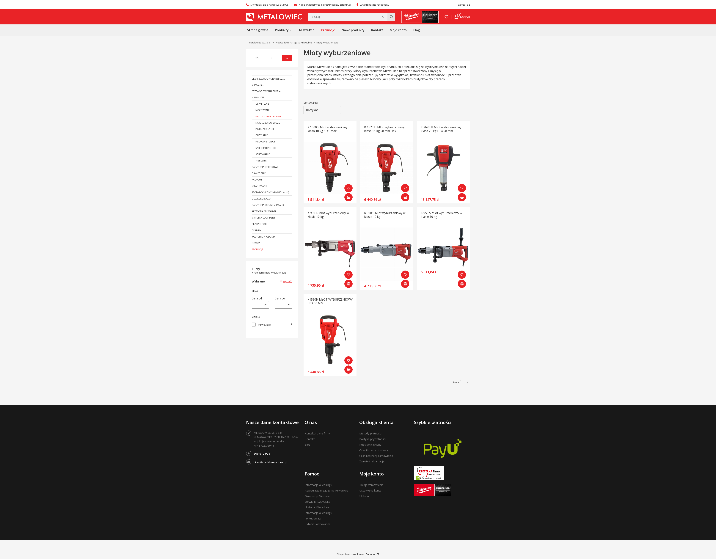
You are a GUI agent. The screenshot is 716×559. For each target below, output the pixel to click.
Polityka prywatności (372, 439)
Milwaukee (264, 324)
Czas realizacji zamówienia (376, 456)
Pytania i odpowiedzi (318, 524)
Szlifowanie (262, 154)
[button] (391, 17)
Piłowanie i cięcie (265, 141)
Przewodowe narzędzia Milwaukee (294, 42)
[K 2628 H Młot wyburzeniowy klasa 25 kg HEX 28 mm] (443, 168)
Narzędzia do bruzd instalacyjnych (267, 126)
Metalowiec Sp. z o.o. (260, 42)
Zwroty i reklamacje (371, 461)
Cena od (257, 298)
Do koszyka (348, 197)
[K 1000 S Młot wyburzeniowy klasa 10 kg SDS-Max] (330, 168)
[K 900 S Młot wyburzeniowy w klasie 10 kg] (386, 254)
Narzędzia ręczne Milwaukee (269, 205)
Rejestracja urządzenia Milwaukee (326, 490)
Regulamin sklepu (370, 444)
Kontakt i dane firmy (318, 433)
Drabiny (256, 230)
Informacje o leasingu (318, 485)
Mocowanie (262, 110)
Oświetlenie (262, 103)
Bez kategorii (260, 224)
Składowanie (259, 186)
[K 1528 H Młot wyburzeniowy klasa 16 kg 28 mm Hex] (386, 168)
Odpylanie (261, 135)
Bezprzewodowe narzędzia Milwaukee (268, 82)
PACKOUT (257, 179)
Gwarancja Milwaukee (318, 496)
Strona (456, 382)
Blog (307, 444)
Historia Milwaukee (317, 507)
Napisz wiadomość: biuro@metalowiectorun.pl (325, 4)
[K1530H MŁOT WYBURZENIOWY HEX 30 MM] (330, 340)
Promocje (257, 249)
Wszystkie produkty (263, 236)
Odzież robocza (261, 198)
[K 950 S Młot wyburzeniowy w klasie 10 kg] (443, 247)
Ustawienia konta (370, 490)
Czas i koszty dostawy (373, 450)
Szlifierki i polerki (265, 148)
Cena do (280, 298)
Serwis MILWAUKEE (317, 501)
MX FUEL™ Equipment (263, 217)
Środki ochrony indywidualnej (270, 192)
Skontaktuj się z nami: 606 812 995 (269, 4)
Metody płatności (370, 433)
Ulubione (364, 496)
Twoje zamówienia (371, 485)
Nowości (257, 243)
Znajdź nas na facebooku (374, 4)
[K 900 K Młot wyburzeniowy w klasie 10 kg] (330, 253)
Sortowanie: (311, 102)
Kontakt (310, 439)
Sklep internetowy (356, 554)
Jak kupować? (313, 518)
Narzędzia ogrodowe (265, 167)
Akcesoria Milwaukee (264, 211)
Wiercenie (260, 160)
